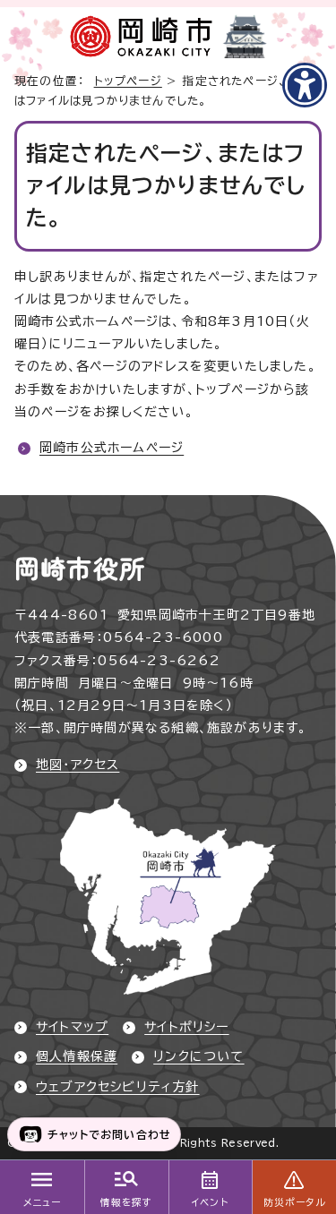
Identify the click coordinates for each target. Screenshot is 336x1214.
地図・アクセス (77, 764)
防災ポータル (294, 1202)
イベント (210, 1202)
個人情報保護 (76, 1056)
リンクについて (198, 1056)
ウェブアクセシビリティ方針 (118, 1087)
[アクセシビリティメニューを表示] (304, 85)
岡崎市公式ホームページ (111, 447)
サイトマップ (72, 1027)
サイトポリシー (186, 1027)
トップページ (128, 81)
